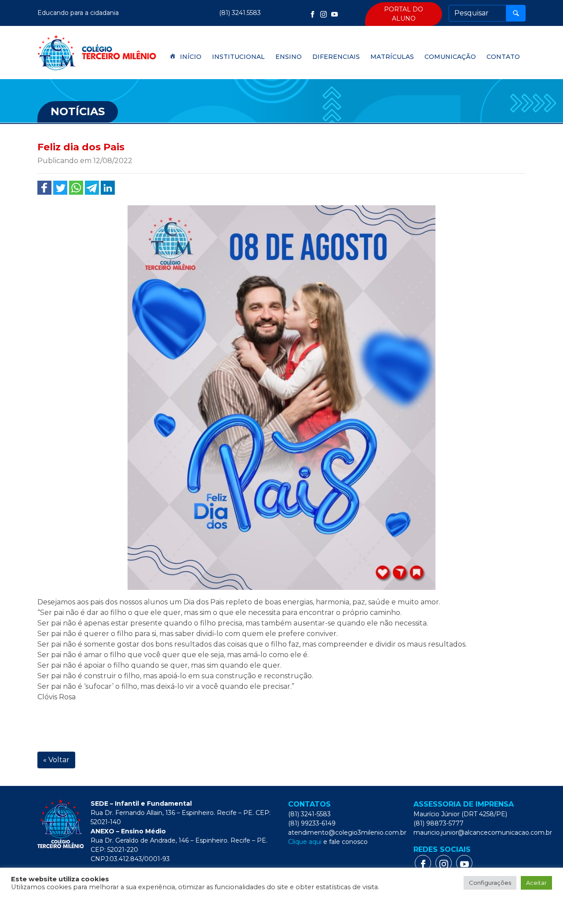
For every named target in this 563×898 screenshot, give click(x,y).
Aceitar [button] (536, 882)
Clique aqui (305, 842)
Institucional (238, 57)
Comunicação (450, 57)
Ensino (288, 57)
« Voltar (56, 760)
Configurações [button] (490, 882)
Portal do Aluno (403, 13)
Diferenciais (336, 57)
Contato (503, 57)
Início (190, 57)
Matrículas (392, 57)
